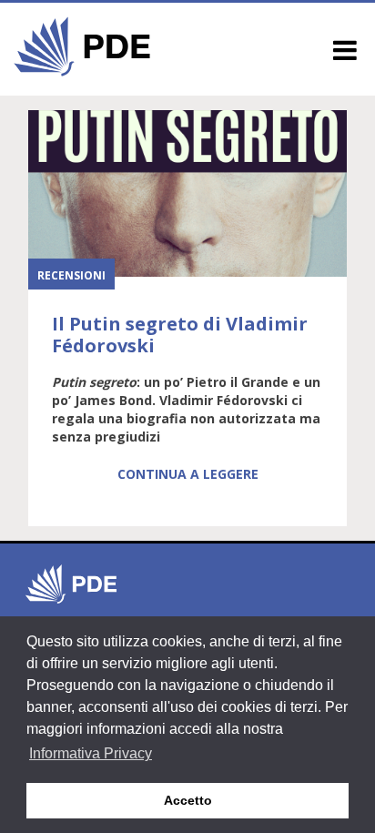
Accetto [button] (188, 800)
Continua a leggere (187, 474)
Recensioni (71, 275)
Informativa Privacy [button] (90, 753)
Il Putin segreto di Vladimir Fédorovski (180, 334)
